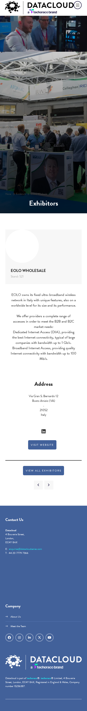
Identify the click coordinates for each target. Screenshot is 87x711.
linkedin (29, 638)
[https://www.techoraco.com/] (43, 669)
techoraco (32, 678)
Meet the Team (18, 626)
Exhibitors (21, 194)
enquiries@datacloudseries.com (25, 549)
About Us (15, 617)
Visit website (42, 445)
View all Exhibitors (43, 471)
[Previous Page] (38, 485)
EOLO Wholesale (39, 194)
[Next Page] (48, 485)
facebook (9, 638)
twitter (39, 638)
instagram (19, 638)
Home (8, 194)
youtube (50, 638)
